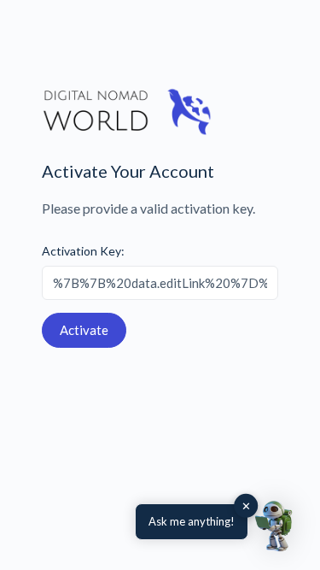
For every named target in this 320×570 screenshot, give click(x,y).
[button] (275, 525)
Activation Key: (83, 251)
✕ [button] (246, 506)
